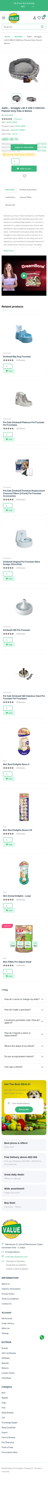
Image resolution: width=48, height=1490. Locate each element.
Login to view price (24, 147)
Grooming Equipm (9, 1422)
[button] (24, 275)
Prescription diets (9, 1452)
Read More (9, 250)
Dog (4, 1402)
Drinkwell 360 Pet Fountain (16, 630)
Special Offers (26, 197)
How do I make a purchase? (17, 1010)
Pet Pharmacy (8, 1442)
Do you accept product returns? (19, 1056)
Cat (3, 1417)
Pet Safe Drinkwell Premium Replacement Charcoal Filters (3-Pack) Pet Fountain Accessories (24, 493)
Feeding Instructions (28, 190)
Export (5, 1432)
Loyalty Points (8, 1373)
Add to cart (25, 168)
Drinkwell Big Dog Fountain (17, 356)
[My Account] (34, 17)
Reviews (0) (10, 205)
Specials (5, 1363)
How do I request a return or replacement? (17, 1034)
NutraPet (19, 37)
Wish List (6, 1328)
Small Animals (8, 1412)
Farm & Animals (8, 1437)
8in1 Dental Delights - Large (17, 896)
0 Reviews (18, 119)
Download (6, 1378)
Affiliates (6, 1358)
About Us (6, 1284)
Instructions (10, 197)
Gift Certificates (9, 1353)
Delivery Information (11, 1289)
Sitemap (5, 1333)
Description (10, 190)
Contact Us (6, 1303)
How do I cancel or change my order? (22, 999)
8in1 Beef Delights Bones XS (17, 830)
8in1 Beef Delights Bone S (16, 764)
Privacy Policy (8, 1293)
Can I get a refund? (13, 1067)
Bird (3, 1393)
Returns (5, 1368)
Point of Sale (7, 1447)
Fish (3, 1407)
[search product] (42, 26)
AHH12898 (12, 122)
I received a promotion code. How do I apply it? (22, 1021)
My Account (7, 1318)
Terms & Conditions (10, 1298)
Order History (8, 1323)
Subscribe (24, 1109)
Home (7, 37)
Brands (5, 1348)
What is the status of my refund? (19, 1046)
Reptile (5, 1397)
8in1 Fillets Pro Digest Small (17, 962)
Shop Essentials (8, 1427)
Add (10, 371)
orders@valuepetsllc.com (16, 1256)
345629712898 (17, 130)
